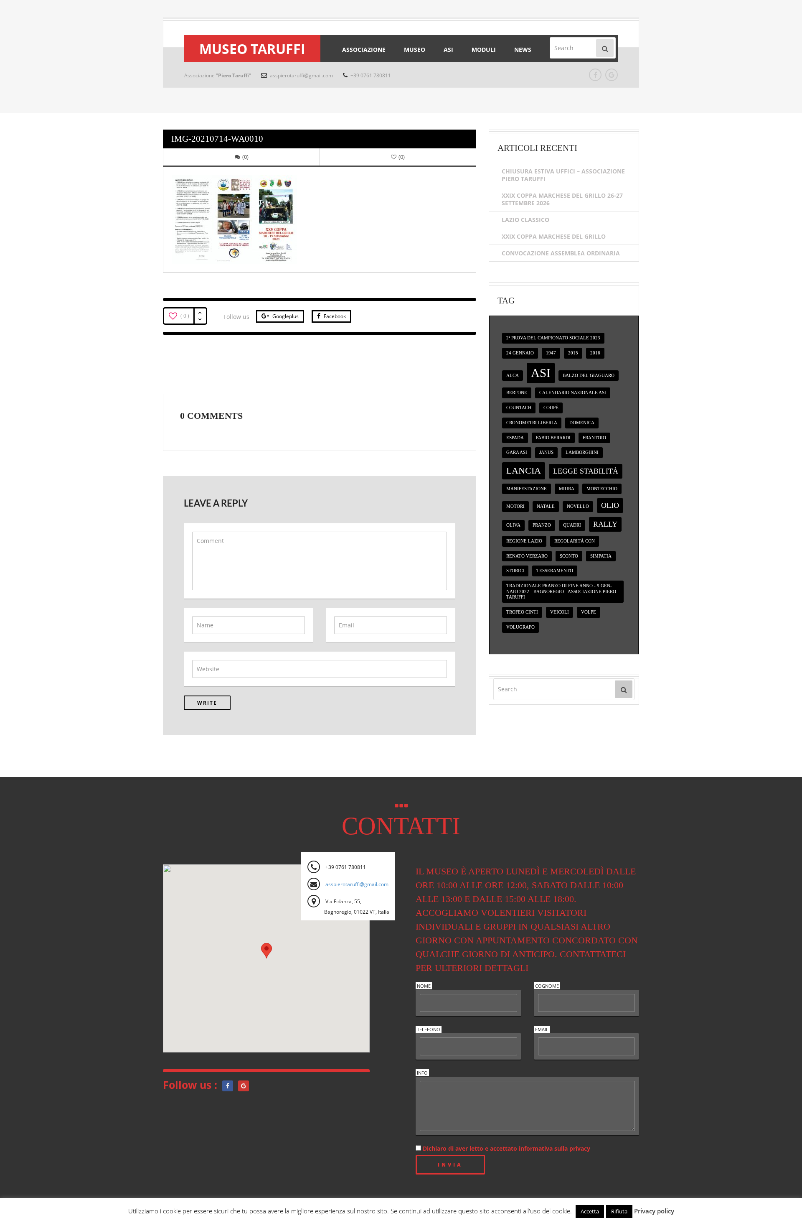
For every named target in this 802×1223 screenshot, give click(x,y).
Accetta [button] (590, 1211)
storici (515, 570)
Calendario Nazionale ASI (572, 392)
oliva (513, 525)
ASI (448, 50)
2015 (573, 353)
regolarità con (574, 541)
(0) (245, 157)
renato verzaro (527, 556)
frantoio (594, 438)
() (401, 157)
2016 (595, 353)
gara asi (516, 452)
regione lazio (524, 541)
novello (578, 506)
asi (541, 373)
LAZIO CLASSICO (525, 220)
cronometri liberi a (531, 422)
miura (566, 489)
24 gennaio (520, 353)
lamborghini (582, 452)
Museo (414, 50)
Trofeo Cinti (522, 612)
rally (605, 524)
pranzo (542, 525)
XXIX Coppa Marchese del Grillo (554, 236)
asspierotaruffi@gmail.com (301, 75)
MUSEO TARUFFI (252, 49)
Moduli (484, 50)
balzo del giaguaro (588, 375)
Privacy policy (654, 1211)
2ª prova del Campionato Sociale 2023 (553, 338)
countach (518, 407)
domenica (581, 422)
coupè (550, 407)
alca (512, 375)
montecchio (601, 489)
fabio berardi (553, 438)
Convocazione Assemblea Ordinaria (561, 253)
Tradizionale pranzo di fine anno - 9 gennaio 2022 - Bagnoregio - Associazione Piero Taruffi (561, 591)
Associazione (364, 50)
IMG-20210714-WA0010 (217, 139)
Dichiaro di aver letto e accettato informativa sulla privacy (505, 1148)
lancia (523, 470)
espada (515, 438)
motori (515, 506)
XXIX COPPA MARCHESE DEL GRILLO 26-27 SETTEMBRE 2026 (562, 199)
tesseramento (554, 570)
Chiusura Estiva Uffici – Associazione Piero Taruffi (563, 175)
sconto (569, 556)
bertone (516, 392)
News (522, 50)
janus (546, 452)
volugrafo (520, 627)
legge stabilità (585, 471)
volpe (588, 612)
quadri (572, 525)
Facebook (334, 316)
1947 (551, 353)
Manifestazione (526, 489)
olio (610, 505)
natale (546, 506)
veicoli (559, 612)
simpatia (601, 556)
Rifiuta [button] (619, 1211)
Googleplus (285, 316)
